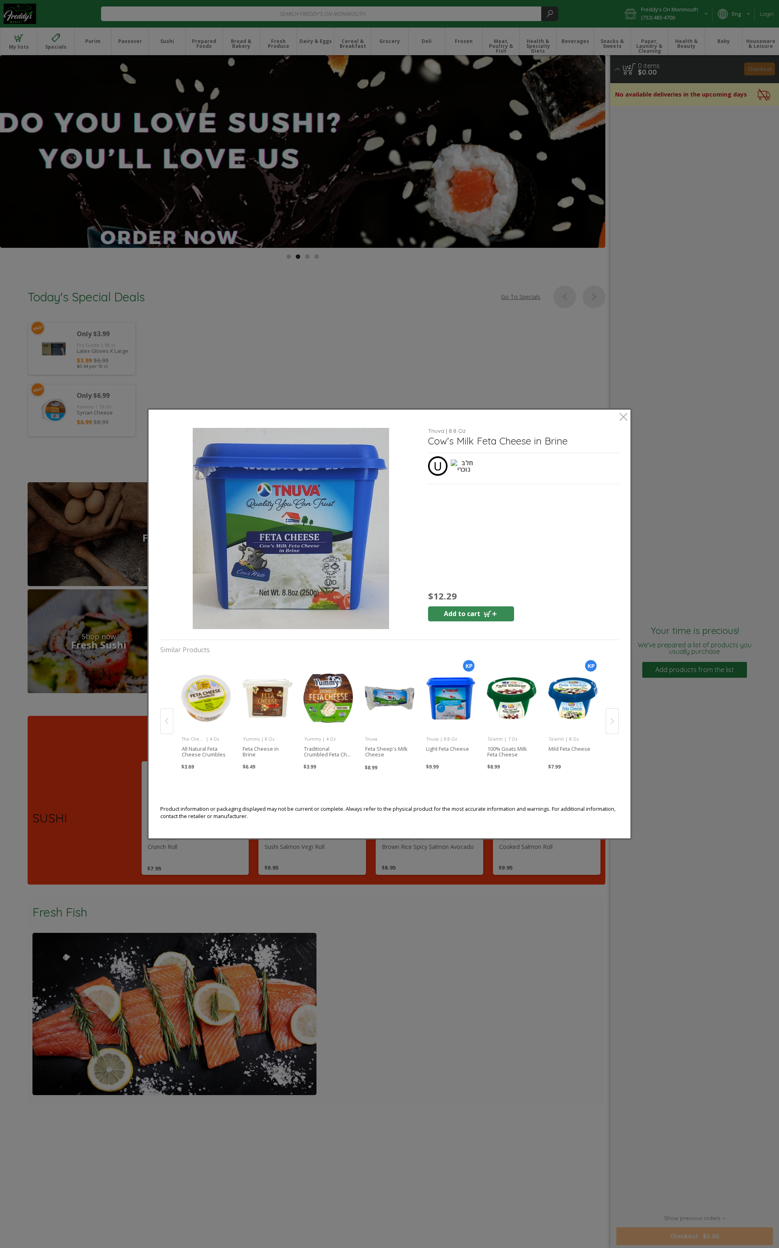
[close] (623, 417)
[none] (206, 712)
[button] (291, 528)
